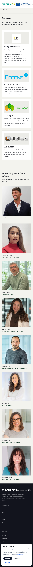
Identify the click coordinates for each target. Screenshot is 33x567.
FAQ (3, 522)
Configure (7, 562)
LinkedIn (4, 535)
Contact (4, 526)
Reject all (17, 558)
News (3, 519)
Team (3, 516)
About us (4, 512)
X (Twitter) (4, 542)
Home (3, 509)
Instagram (4, 538)
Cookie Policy (20, 554)
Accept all (7, 558)
